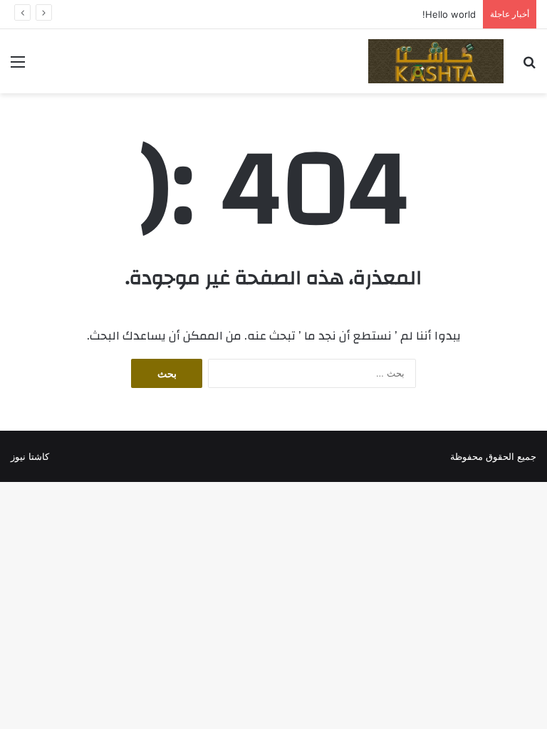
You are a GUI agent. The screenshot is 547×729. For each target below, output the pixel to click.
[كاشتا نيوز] (436, 61)
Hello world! (449, 14)
